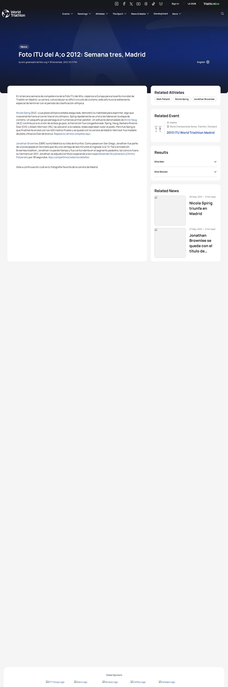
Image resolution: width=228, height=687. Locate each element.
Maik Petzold (163, 99)
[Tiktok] (153, 4)
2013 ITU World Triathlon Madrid (191, 132)
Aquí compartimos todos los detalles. (69, 157)
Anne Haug (130, 119)
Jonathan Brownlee (27, 143)
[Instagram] (116, 4)
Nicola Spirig (23, 112)
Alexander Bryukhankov (111, 153)
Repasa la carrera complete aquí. (72, 133)
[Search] (222, 13)
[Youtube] (138, 3)
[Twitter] (131, 4)
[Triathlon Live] (211, 3)
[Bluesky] (161, 4)
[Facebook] (124, 4)
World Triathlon (13, 14)
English (201, 62)
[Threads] (146, 4)
